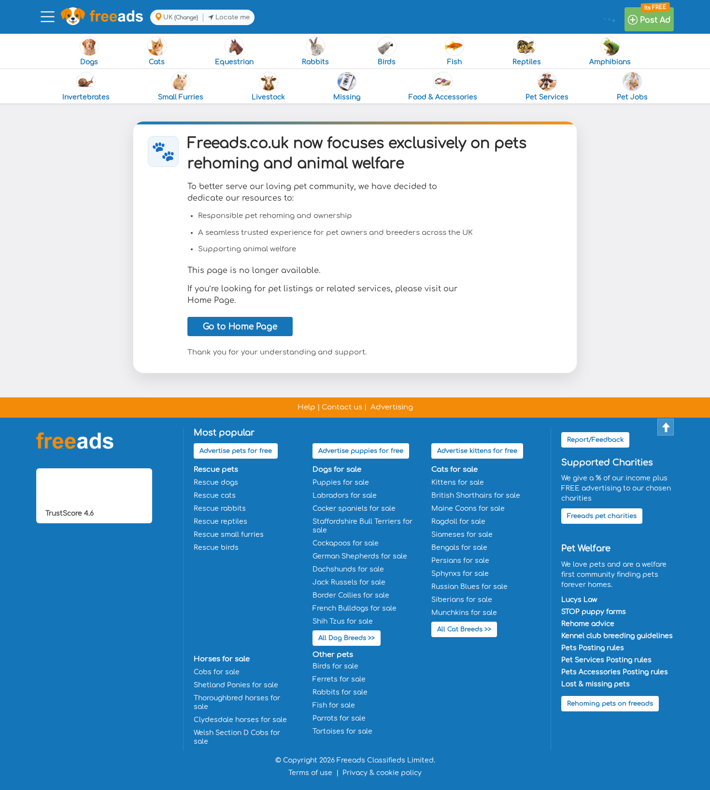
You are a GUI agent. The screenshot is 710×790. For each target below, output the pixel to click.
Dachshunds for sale (348, 569)
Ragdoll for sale (458, 521)
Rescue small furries (229, 534)
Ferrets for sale (339, 679)
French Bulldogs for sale (354, 608)
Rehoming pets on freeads (610, 703)
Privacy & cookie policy (382, 772)
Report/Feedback (595, 439)
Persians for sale (460, 560)
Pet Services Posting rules (606, 660)
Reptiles (526, 62)
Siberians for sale (461, 599)
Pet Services (546, 97)
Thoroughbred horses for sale (237, 702)
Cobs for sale (217, 672)
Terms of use (310, 772)
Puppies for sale (340, 482)
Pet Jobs (632, 97)
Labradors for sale (344, 495)
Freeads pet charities (602, 516)
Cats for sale (454, 469)
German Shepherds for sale (359, 556)
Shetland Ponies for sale (236, 685)
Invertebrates (86, 97)
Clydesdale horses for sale (240, 719)
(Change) (186, 17)
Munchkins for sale (464, 612)
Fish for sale (333, 705)
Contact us (342, 407)
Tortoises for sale (342, 731)
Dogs (89, 62)
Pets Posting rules (592, 648)
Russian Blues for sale (469, 586)
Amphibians (610, 62)
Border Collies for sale (350, 595)
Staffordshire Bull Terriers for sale (362, 526)
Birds (387, 62)
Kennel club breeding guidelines (617, 636)
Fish (454, 62)
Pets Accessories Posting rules (614, 672)
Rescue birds (216, 547)
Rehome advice (587, 623)
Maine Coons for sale (468, 508)
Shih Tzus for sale (342, 621)
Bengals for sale (459, 547)
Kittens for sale (457, 482)
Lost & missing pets (595, 684)
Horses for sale (222, 659)
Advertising (391, 407)
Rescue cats (215, 495)
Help (306, 407)
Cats (157, 62)
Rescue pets (216, 469)
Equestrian (234, 62)
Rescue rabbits (220, 508)
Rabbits (315, 62)
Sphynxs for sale (460, 573)
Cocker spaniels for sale (354, 508)
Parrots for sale (339, 718)
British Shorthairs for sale (475, 495)
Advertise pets (235, 451)
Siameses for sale (462, 534)
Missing (346, 97)
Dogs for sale (336, 469)
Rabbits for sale (340, 692)
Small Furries (180, 97)
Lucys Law (579, 599)
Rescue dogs (216, 482)
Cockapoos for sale (345, 543)
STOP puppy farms (593, 611)
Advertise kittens (477, 451)
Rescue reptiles (220, 521)
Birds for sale (335, 666)
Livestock (268, 97)
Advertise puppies (360, 451)
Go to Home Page (240, 326)
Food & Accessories (443, 97)
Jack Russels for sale (348, 582)
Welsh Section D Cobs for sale (237, 737)
